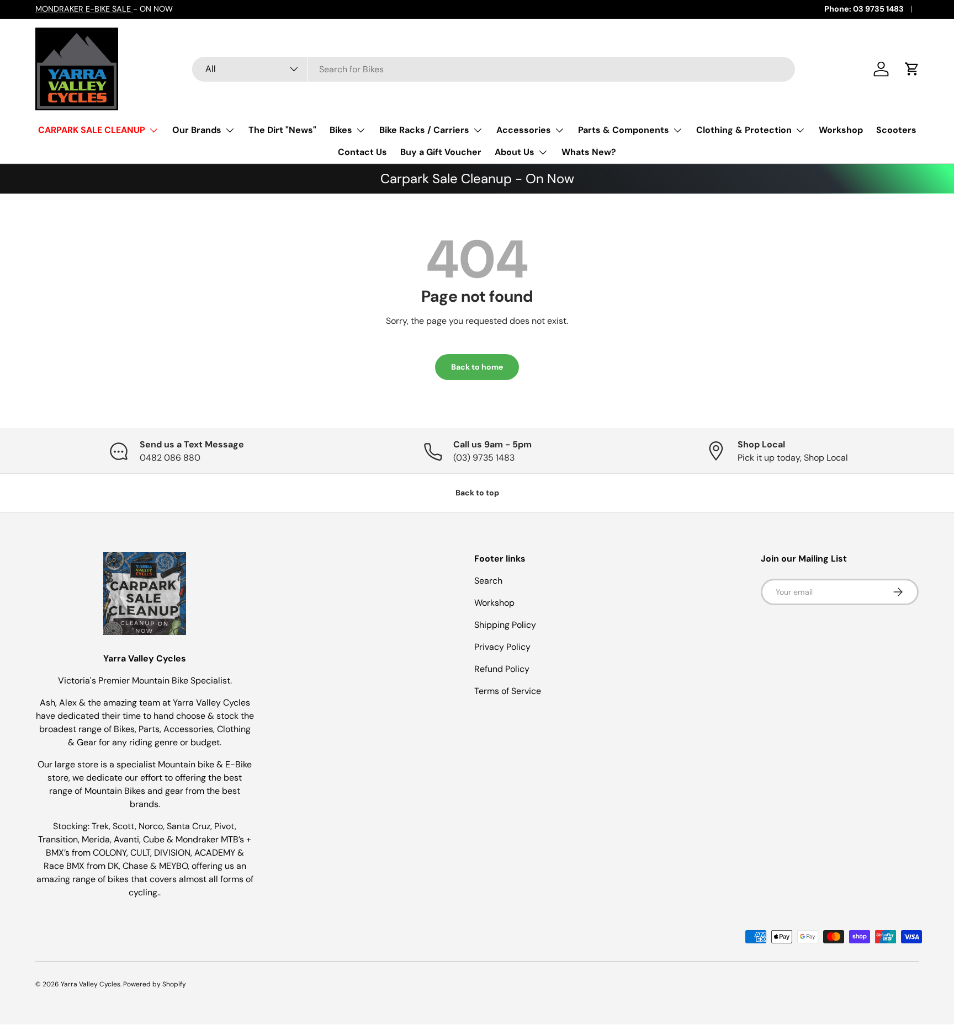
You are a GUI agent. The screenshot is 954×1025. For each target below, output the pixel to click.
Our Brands (196, 130)
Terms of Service (507, 691)
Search (488, 580)
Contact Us (362, 152)
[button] (912, 69)
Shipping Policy (505, 625)
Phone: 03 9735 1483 (864, 9)
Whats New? (588, 152)
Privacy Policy (502, 647)
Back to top (477, 493)
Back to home (477, 367)
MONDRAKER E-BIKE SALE (84, 9)
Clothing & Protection (744, 130)
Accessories (523, 130)
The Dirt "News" (282, 130)
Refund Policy (501, 669)
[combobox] (494, 69)
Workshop (841, 130)
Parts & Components (623, 130)
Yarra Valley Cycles (90, 984)
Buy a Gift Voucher (440, 152)
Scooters (896, 130)
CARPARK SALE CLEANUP (91, 130)
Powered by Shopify (154, 984)
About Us (514, 152)
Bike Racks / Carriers (424, 130)
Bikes (341, 130)
